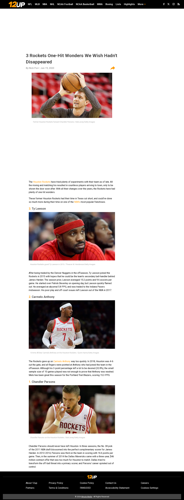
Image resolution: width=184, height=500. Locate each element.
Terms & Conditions (58, 488)
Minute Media (86, 497)
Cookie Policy (87, 483)
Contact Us (110, 483)
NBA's (77, 202)
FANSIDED (85, 488)
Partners (30, 488)
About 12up (31, 483)
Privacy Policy (56, 483)
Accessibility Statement (117, 488)
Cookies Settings (149, 488)
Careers (145, 483)
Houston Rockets (41, 181)
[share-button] (112, 68)
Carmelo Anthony (61, 361)
